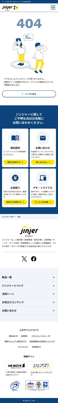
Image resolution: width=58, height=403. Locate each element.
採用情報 (35, 346)
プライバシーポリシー (39, 336)
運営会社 (12, 336)
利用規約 (24, 336)
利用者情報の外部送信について (40, 341)
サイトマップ (23, 346)
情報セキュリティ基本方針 (14, 341)
